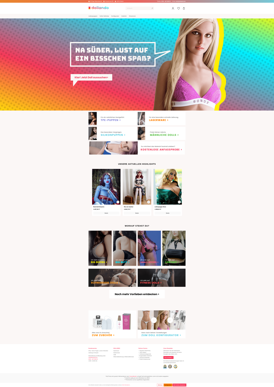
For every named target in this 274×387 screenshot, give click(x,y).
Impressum (116, 350)
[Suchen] (152, 8)
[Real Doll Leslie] (167, 187)
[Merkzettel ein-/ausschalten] (118, 202)
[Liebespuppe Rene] (137, 187)
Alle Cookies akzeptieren (179, 385)
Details (106, 213)
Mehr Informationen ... (126, 385)
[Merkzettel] (178, 8)
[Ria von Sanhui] (106, 187)
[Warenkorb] (184, 8)
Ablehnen (160, 385)
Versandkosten (133, 376)
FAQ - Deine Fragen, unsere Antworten (98, 350)
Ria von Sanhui (98, 207)
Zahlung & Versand (93, 352)
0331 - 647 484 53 (166, 1)
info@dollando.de (181, 1)
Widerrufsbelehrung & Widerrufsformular (123, 356)
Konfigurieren (168, 385)
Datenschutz (116, 352)
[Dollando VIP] (173, 8)
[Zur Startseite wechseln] (99, 8)
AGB (114, 354)
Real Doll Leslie (159, 207)
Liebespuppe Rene (129, 207)
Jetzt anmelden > (168, 357)
